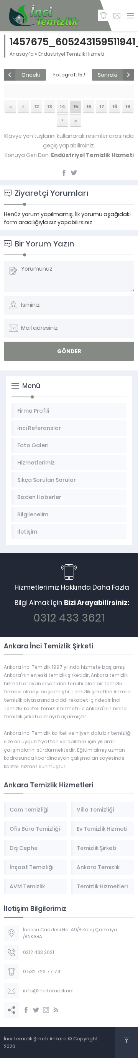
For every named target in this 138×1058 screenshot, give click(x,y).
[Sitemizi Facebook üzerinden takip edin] (26, 1010)
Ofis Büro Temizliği (35, 829)
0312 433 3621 (69, 617)
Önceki (30, 75)
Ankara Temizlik (98, 867)
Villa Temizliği (95, 809)
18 (114, 106)
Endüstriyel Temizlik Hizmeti (71, 54)
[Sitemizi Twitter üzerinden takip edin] (36, 1010)
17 (101, 106)
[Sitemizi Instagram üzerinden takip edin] (46, 1010)
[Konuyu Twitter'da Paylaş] (74, 173)
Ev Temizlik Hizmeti (102, 829)
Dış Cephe (24, 848)
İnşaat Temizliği (31, 867)
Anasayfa (22, 54)
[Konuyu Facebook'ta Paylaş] (64, 173)
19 (127, 106)
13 (49, 106)
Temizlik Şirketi (96, 848)
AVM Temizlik (27, 886)
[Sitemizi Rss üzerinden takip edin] (56, 1010)
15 (75, 106)
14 (62, 106)
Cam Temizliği (29, 809)
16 (88, 106)
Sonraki (107, 75)
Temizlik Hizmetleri (102, 886)
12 (36, 106)
